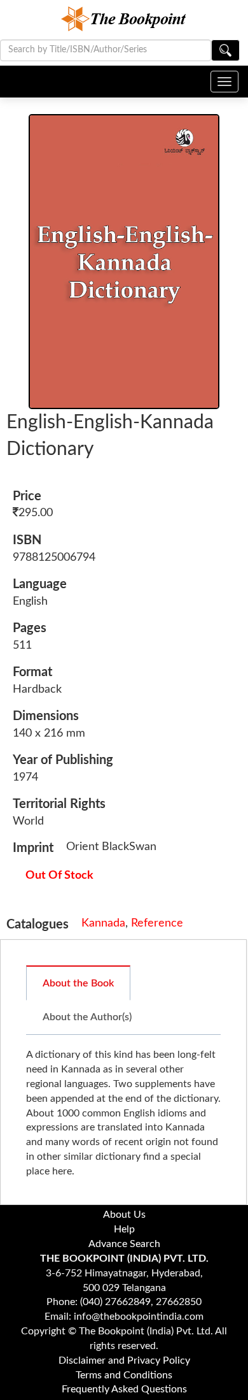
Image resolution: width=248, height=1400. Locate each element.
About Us (124, 1214)
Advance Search (124, 1244)
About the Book (78, 983)
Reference (157, 923)
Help (124, 1229)
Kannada (103, 923)
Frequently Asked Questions (124, 1389)
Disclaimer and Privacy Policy (124, 1360)
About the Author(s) (87, 1017)
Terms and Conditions (124, 1375)
